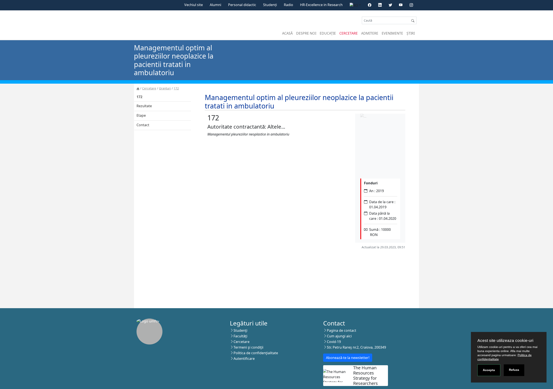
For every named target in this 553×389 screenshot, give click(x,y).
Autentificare (244, 358)
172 (176, 88)
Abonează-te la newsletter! (347, 357)
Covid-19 (334, 341)
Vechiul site (193, 4)
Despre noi (306, 33)
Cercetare (348, 33)
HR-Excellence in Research (321, 4)
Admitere (369, 33)
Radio (288, 4)
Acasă (287, 33)
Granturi (165, 88)
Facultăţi (240, 336)
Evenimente (392, 33)
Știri (411, 33)
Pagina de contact (341, 330)
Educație (328, 33)
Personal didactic (242, 4)
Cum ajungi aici (339, 336)
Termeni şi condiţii (248, 347)
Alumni (215, 4)
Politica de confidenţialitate (256, 353)
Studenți (270, 4)
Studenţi (240, 330)
